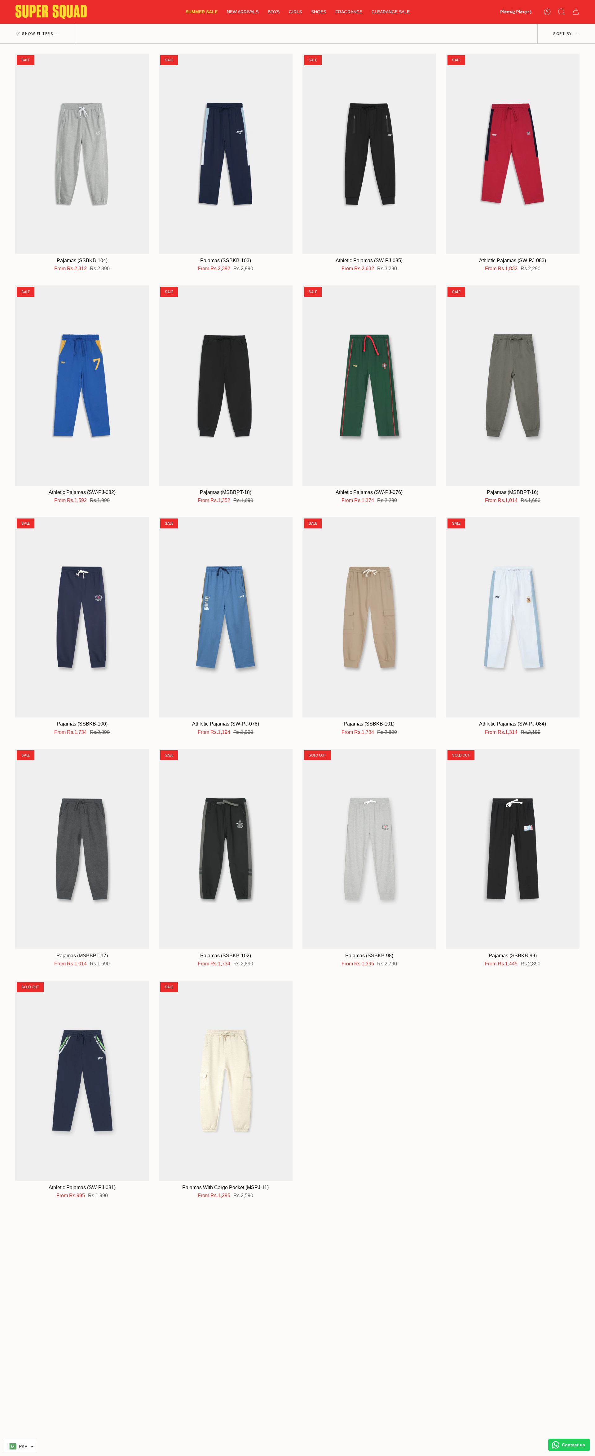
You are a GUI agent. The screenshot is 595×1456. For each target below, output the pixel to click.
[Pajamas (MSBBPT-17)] (82, 849)
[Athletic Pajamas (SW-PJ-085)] (369, 154)
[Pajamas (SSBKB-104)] (82, 154)
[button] (273, 12)
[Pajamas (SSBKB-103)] (225, 154)
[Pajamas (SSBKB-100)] (82, 617)
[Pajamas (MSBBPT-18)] (225, 385)
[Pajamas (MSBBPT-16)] (513, 385)
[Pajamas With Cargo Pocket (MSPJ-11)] (225, 1081)
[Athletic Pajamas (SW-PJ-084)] (513, 617)
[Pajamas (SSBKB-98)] (369, 849)
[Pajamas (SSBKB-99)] (513, 849)
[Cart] (576, 12)
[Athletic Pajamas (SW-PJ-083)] (513, 154)
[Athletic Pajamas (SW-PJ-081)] (82, 1081)
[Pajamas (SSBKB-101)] (369, 617)
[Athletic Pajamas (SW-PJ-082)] (82, 385)
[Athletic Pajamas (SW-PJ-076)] (369, 385)
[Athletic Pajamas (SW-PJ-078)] (225, 617)
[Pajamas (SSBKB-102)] (225, 849)
